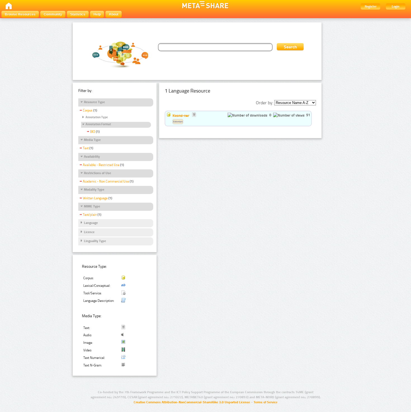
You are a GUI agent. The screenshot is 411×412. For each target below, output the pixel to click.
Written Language (95, 198)
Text (86, 148)
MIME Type (92, 206)
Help (97, 14)
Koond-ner (181, 115)
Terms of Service (265, 402)
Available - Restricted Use (101, 165)
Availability (92, 156)
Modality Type (94, 189)
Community (53, 14)
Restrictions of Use (97, 173)
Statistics (77, 14)
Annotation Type (97, 117)
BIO (92, 132)
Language (91, 223)
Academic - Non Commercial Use (106, 181)
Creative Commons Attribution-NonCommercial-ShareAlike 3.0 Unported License (192, 402)
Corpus (88, 110)
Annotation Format (98, 124)
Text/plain (90, 215)
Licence (89, 232)
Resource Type (94, 102)
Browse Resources (20, 14)
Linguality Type (95, 241)
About (113, 14)
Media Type (92, 140)
